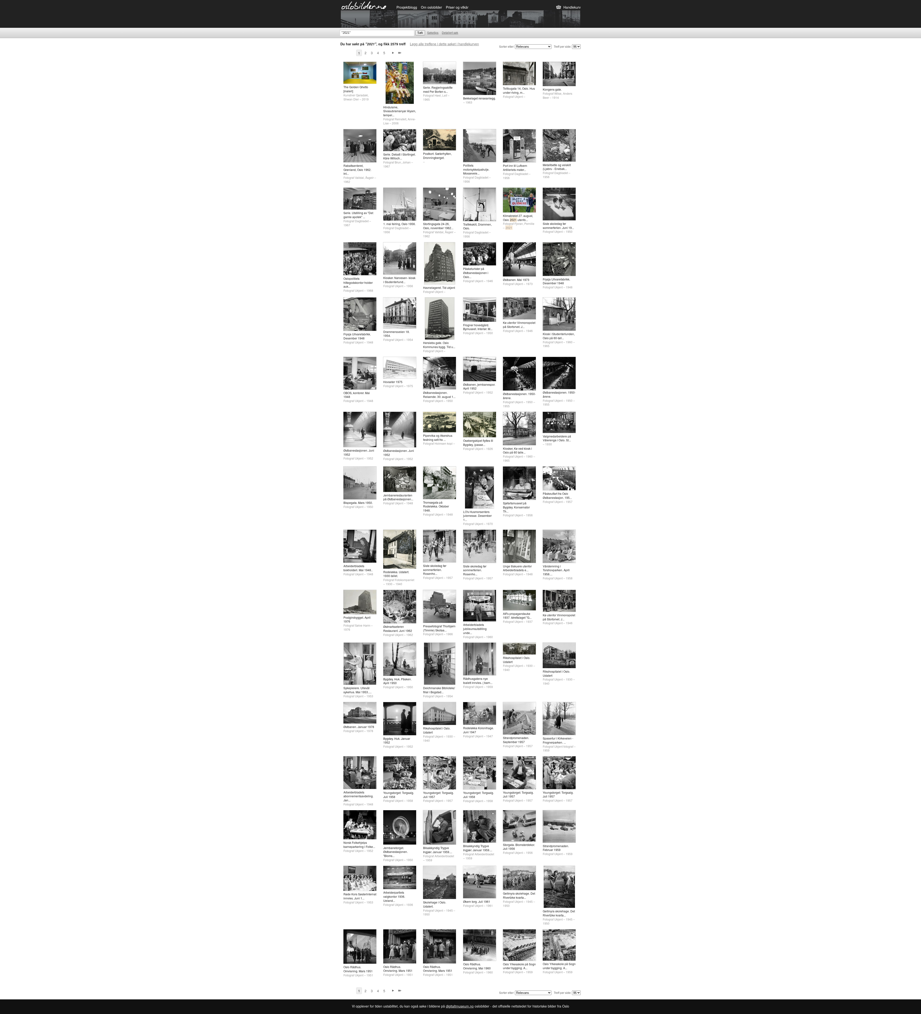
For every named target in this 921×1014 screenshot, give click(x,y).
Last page (400, 53)
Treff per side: (562, 46)
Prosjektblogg (406, 7)
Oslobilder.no (364, 5)
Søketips (432, 32)
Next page (393, 53)
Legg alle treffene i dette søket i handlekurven (444, 43)
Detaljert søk (450, 32)
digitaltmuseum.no (460, 1006)
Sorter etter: (506, 46)
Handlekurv (572, 7)
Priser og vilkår (457, 7)
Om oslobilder (431, 7)
